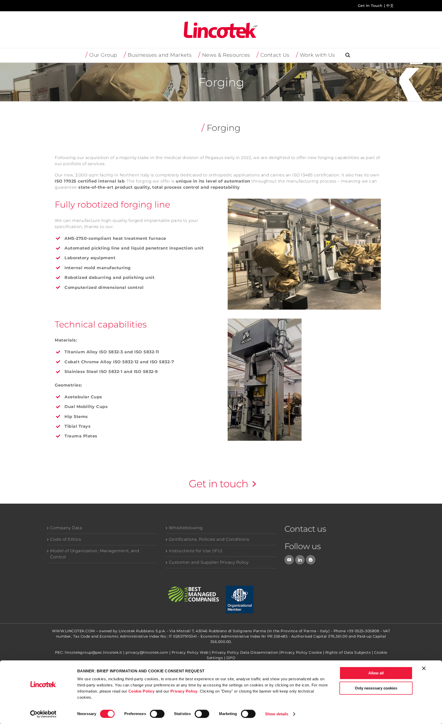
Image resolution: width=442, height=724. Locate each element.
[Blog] (311, 559)
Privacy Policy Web (190, 652)
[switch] (157, 714)
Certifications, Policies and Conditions (209, 539)
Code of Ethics (65, 539)
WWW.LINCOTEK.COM (73, 631)
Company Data (66, 527)
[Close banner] (424, 668)
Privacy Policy (183, 691)
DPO (231, 657)
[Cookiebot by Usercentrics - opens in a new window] (43, 714)
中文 (390, 5)
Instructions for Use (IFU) (196, 550)
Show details (276, 714)
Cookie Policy (141, 691)
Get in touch (218, 483)
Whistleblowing (186, 527)
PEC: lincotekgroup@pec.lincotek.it (88, 652)
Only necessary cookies (376, 688)
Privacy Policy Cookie (301, 652)
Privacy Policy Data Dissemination (245, 652)
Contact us (305, 529)
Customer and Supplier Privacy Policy (209, 562)
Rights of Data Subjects (348, 652)
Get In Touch (370, 5)
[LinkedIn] (300, 559)
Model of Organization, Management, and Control (94, 553)
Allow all (376, 673)
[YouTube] (289, 559)
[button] (347, 55)
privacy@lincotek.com (147, 652)
